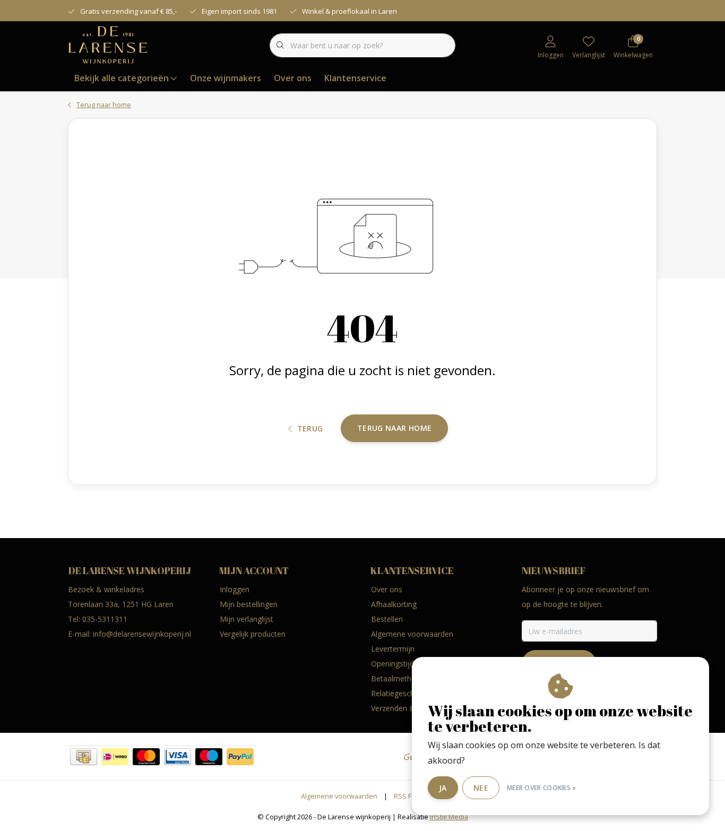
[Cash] (83, 756)
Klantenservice (355, 78)
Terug (310, 428)
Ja (443, 788)
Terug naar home (394, 428)
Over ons (293, 78)
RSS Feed (409, 796)
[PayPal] (240, 756)
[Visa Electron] (177, 756)
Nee (480, 788)
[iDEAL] (114, 756)
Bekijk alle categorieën (121, 78)
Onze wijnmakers (225, 78)
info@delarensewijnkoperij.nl (142, 634)
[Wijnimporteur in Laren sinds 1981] (108, 44)
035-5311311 (104, 619)
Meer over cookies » (541, 787)
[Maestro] (208, 756)
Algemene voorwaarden (339, 796)
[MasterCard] (146, 756)
